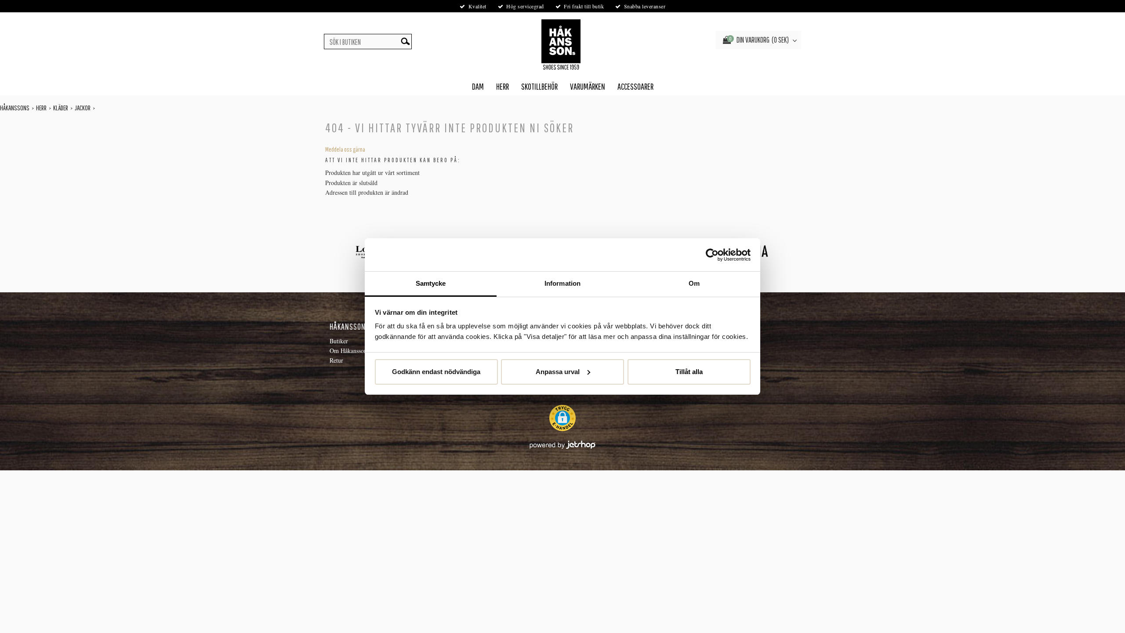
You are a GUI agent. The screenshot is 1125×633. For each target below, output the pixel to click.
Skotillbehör (539, 86)
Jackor (83, 108)
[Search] (405, 41)
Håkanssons (14, 108)
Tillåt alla (689, 371)
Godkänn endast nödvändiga (436, 371)
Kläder (60, 108)
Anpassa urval (558, 371)
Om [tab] (694, 283)
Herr (502, 86)
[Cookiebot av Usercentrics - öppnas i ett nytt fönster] (712, 255)
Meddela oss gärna (345, 149)
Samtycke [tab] (431, 283)
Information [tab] (562, 283)
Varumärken (587, 86)
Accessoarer (635, 86)
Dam (478, 86)
